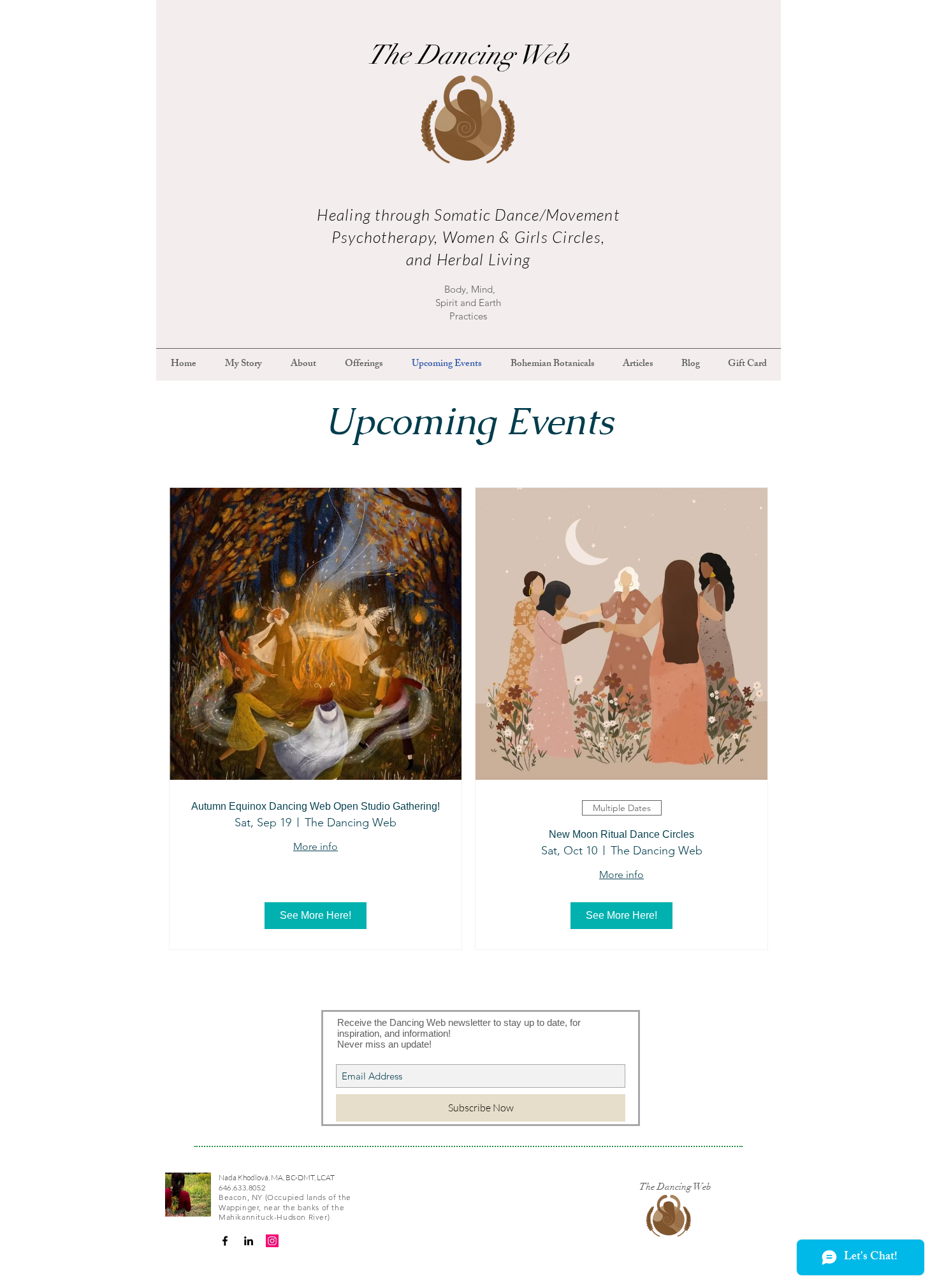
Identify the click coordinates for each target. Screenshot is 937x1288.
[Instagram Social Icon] (272, 1240)
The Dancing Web (468, 54)
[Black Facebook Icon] (225, 1240)
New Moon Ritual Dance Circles (621, 834)
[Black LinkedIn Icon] (248, 1240)
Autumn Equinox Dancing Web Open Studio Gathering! (315, 806)
